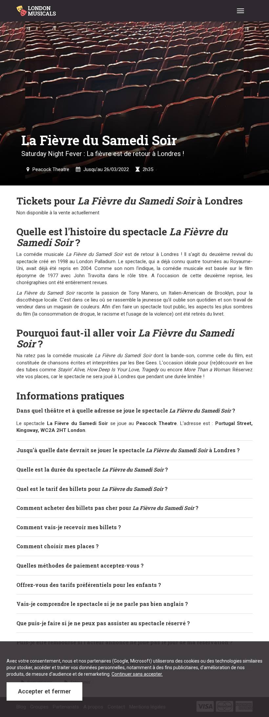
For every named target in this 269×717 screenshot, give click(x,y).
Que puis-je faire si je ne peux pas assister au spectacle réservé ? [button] (103, 623)
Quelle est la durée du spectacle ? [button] (92, 469)
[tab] (134, 410)
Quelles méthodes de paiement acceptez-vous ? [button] (80, 565)
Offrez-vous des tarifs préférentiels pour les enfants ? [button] (88, 584)
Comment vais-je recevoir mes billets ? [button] (68, 527)
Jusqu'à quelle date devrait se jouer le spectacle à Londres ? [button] (128, 450)
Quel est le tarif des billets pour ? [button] (92, 488)
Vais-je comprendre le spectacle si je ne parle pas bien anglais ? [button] (102, 603)
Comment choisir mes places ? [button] (57, 546)
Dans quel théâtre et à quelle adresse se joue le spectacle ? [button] (125, 410)
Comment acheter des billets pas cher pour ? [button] (107, 507)
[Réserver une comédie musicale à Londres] (37, 8)
